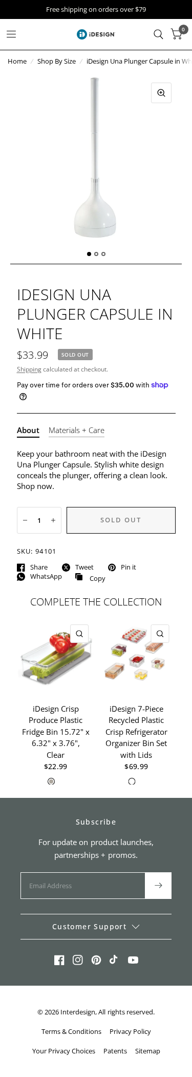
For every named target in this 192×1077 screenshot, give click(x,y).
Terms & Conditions (71, 1031)
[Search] (158, 34)
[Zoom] (161, 93)
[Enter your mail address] (158, 885)
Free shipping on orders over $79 (96, 9)
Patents (115, 1050)
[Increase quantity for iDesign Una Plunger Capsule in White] (53, 520)
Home (17, 61)
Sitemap (147, 1050)
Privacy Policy (130, 1031)
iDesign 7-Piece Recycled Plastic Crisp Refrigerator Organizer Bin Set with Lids (136, 731)
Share (39, 567)
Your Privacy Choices (63, 1050)
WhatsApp (46, 577)
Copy (90, 577)
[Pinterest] (96, 960)
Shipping (29, 369)
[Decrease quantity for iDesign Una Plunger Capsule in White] (25, 520)
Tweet (84, 567)
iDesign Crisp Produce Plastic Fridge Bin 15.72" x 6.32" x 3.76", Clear (56, 731)
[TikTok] (115, 960)
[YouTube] (133, 960)
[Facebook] (59, 960)
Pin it (128, 567)
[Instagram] (78, 960)
